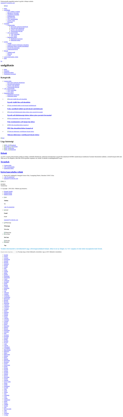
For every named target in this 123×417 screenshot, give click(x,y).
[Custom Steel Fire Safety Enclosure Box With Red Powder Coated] (25, 112)
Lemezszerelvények (12, 49)
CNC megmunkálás (12, 19)
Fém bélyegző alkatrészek (17, 28)
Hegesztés (10, 22)
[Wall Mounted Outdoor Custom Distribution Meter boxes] (21, 105)
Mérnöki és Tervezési (13, 13)
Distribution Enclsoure (17, 38)
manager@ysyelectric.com (8, 3)
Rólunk (6, 51)
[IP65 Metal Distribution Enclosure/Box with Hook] (18, 125)
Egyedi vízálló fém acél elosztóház (18, 102)
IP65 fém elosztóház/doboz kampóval (20, 128)
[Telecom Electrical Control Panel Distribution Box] (20, 131)
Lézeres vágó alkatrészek (17, 29)
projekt (6, 42)
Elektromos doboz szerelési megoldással (18, 46)
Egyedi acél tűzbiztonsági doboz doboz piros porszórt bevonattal (29, 115)
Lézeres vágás (11, 20)
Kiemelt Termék (8, 191)
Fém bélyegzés (11, 17)
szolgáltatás (7, 10)
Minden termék (8, 194)
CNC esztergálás (15, 34)
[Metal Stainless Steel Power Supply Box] (18, 118)
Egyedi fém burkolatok (13, 48)
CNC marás (14, 35)
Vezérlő (9, 43)
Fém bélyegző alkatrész (13, 84)
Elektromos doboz (12, 37)
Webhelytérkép (8, 193)
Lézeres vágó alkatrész (13, 85)
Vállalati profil (11, 52)
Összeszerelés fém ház (17, 31)
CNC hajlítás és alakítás (13, 11)
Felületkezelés (11, 16)
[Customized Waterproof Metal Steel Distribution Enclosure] (17, 99)
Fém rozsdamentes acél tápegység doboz (21, 122)
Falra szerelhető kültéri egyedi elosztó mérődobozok (25, 109)
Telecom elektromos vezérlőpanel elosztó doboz (23, 135)
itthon (5, 8)
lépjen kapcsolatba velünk (12, 172)
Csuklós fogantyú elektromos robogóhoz (18, 45)
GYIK (9, 55)
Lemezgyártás (11, 25)
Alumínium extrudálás (13, 14)
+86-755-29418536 (9, 177)
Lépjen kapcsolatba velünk (11, 57)
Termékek (6, 23)
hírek (5, 58)
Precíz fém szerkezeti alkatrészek (19, 26)
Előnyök (9, 54)
